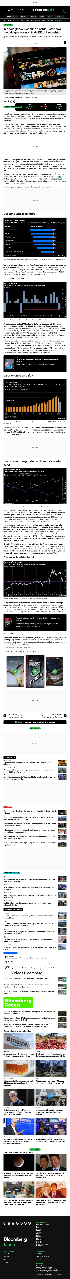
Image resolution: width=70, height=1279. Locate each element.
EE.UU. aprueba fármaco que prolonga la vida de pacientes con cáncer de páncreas (18, 1083)
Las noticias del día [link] (12, 16)
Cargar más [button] (35, 1149)
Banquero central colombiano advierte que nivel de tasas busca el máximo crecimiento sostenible (18, 1141)
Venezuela (38, 1232)
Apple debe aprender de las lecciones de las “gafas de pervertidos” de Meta (29, 968)
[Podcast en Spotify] (29, 1223)
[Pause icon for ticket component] (5, 20)
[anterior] (5, 715)
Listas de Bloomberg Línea (10, 1264)
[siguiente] (65, 715)
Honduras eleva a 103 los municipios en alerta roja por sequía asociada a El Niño (50, 1055)
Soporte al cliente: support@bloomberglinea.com (48, 1270)
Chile (37, 1233)
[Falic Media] (64, 12)
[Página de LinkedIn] (21, 1223)
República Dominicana (42, 1244)
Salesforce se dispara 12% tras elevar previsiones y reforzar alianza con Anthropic (50, 1112)
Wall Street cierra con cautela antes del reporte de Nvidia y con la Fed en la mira (50, 1141)
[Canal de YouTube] (13, 1223)
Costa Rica (39, 1241)
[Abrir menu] (5, 10)
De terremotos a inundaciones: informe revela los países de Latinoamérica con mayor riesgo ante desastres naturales (26, 1025)
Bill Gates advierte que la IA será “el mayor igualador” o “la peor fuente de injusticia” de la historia (17, 1112)
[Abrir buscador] (8, 10)
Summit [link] (42, 16)
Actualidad (6, 1258)
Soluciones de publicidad (42, 1272)
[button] (65, 42)
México (38, 1227)
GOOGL (17, 346)
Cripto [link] (49, 16)
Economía (6, 1253)
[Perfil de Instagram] (17, 1223)
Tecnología (39, 1258)
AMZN (58, 346)
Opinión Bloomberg (10, 953)
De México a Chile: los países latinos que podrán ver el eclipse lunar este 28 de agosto (18, 1175)
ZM (44, 272)
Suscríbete (39, 1253)
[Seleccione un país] (23, 10)
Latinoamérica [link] (59, 16)
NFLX (14, 270)
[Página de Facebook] (5, 1223)
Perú (37, 1235)
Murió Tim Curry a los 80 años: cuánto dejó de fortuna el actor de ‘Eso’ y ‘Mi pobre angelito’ (50, 1175)
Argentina (38, 1229)
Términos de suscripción (42, 1256)
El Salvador (39, 1242)
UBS (59, 176)
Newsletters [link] (24, 16)
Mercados (8, 25)
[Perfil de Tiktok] (25, 1223)
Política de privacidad (41, 1255)
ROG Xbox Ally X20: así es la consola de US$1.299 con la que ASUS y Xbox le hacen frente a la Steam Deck (18, 1202)
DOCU (61, 272)
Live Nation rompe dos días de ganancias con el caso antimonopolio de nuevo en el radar (51, 716)
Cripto (5, 1259)
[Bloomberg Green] (35, 1003)
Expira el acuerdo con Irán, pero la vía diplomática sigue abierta (27, 978)
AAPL (38, 343)
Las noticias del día (35, 728)
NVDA (32, 348)
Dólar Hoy (6, 1256)
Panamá (38, 1238)
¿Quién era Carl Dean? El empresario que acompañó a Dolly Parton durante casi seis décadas (51, 1202)
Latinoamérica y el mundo (42, 1224)
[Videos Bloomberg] (35, 973)
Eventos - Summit (40, 1266)
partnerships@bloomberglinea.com (45, 1267)
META (10, 350)
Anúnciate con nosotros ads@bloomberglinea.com (49, 1269)
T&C (37, 1259)
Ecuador (38, 1236)
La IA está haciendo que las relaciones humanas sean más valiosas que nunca (30, 963)
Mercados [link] (33, 16)
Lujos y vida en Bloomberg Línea (18, 1152)
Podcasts (6, 1262)
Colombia (38, 1230)
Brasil (37, 1226)
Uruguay (38, 1239)
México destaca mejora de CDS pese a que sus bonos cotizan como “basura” (50, 1082)
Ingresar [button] (64, 10)
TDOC (56, 270)
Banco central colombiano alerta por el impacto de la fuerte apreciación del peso (19, 716)
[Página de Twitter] (9, 1223)
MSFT (57, 343)
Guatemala (39, 1245)
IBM (35, 512)
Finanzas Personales (9, 1261)
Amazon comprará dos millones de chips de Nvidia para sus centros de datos (19, 1055)
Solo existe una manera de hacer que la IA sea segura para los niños (26, 958)
